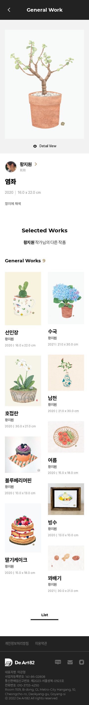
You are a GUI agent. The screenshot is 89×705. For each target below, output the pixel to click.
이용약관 (41, 643)
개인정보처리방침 (17, 643)
